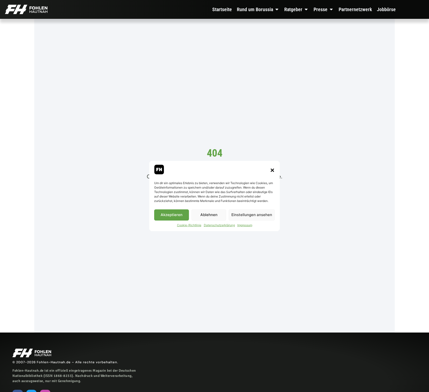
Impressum (244, 225)
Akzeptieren (171, 215)
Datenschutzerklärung (219, 225)
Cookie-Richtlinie (189, 225)
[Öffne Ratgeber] (306, 9)
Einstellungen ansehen (251, 215)
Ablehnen (208, 215)
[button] (272, 170)
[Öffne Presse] (331, 9)
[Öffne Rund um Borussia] (276, 9)
